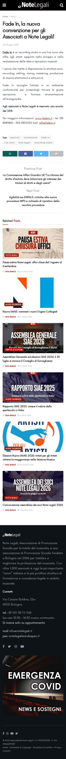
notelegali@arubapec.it (24, 636)
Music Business (13, 304)
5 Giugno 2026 (26, 510)
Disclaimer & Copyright (20, 747)
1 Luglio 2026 (25, 415)
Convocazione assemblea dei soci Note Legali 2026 (33, 505)
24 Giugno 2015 (11, 44)
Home (5, 16)
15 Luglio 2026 (25, 317)
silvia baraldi (10, 272)
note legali (24, 142)
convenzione (30, 137)
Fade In (45, 137)
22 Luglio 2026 (26, 272)
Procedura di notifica (42, 747)
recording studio (43, 142)
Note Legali (11, 255)
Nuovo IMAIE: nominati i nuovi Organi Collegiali (30, 311)
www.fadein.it (43, 118)
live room (9, 142)
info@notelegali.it (20, 631)
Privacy (57, 747)
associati (15, 137)
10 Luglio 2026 (25, 366)
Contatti (6, 751)
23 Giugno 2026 (26, 465)
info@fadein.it (47, 122)
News (13, 16)
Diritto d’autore (14, 350)
